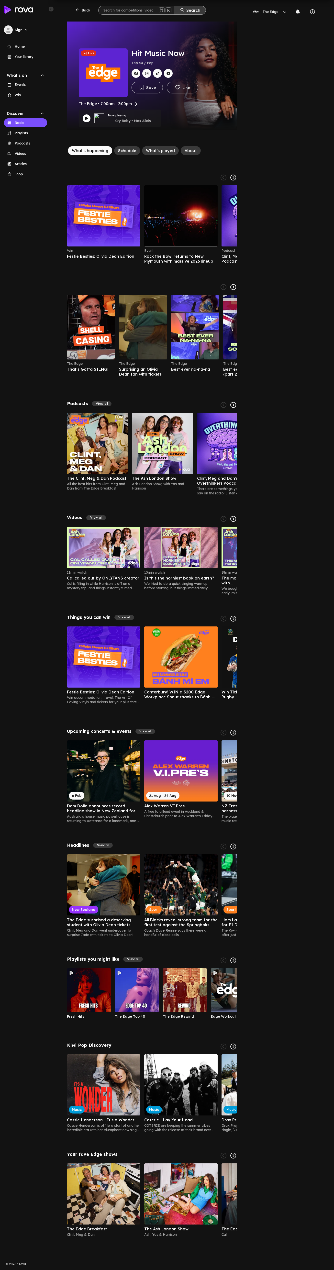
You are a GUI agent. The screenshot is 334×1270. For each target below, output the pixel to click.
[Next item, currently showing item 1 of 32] (233, 732)
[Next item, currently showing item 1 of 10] (233, 960)
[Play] (86, 118)
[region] (152, 224)
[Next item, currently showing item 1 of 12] (233, 846)
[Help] (312, 12)
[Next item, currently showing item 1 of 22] (233, 287)
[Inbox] (298, 12)
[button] (101, 403)
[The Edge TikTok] (157, 73)
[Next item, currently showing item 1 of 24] (233, 519)
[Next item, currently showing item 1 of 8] (233, 619)
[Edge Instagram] (146, 73)
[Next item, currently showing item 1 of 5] (233, 177)
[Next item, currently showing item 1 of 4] (233, 405)
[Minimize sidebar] (51, 9)
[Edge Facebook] (136, 73)
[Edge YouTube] (168, 73)
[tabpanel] (152, 705)
